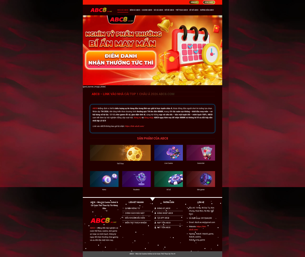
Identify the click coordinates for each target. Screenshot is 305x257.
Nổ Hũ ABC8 (169, 10)
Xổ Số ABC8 (193, 10)
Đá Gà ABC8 (158, 10)
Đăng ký (137, 117)
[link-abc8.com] (102, 10)
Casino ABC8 (147, 10)
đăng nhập (148, 117)
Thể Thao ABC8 (182, 10)
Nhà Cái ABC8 (122, 10)
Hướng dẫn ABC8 (207, 10)
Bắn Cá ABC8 (135, 10)
